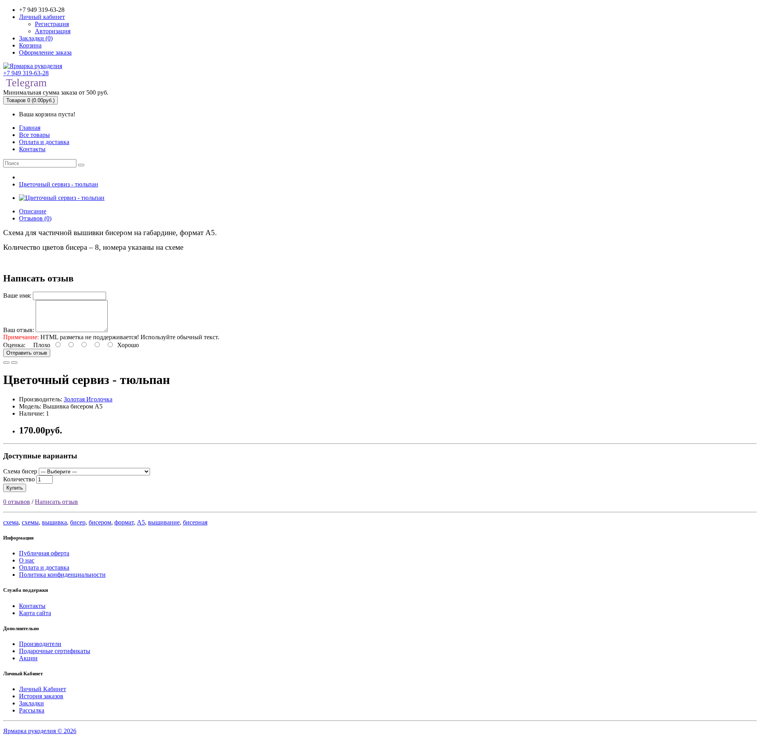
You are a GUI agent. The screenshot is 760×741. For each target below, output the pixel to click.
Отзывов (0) (35, 218)
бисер (78, 522)
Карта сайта (35, 613)
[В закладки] (6, 362)
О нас (26, 560)
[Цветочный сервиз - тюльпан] (61, 197)
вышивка (54, 522)
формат (124, 522)
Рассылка (31, 710)
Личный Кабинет (42, 689)
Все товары (34, 134)
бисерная (195, 522)
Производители (40, 643)
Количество (19, 479)
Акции (28, 658)
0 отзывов (16, 501)
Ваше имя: (17, 295)
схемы (30, 522)
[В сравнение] (14, 362)
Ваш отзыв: (18, 330)
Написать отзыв (56, 501)
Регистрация (52, 24)
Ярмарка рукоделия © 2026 (39, 731)
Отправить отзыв (26, 353)
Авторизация (52, 31)
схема (11, 522)
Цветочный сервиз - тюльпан (58, 184)
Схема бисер (20, 471)
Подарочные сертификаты (54, 651)
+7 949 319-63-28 (26, 73)
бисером (100, 522)
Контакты (32, 149)
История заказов (41, 696)
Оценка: (14, 345)
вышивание (164, 522)
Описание (32, 211)
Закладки (31, 703)
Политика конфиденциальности (62, 574)
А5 (141, 522)
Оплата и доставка (44, 142)
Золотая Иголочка (88, 399)
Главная (29, 127)
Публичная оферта (44, 553)
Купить (14, 488)
